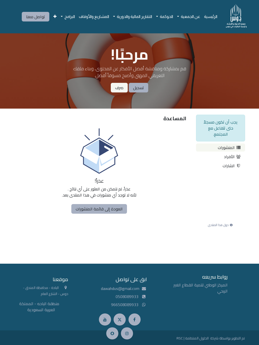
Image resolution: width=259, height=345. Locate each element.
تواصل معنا (35, 16)
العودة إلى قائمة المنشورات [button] (99, 209)
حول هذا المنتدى (218, 225)
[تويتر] (120, 319)
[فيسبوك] (134, 319)
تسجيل (138, 87)
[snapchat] (112, 333)
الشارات (229, 165)
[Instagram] (127, 333)
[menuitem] (210, 17)
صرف (119, 87)
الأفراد (230, 156)
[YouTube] (105, 319)
